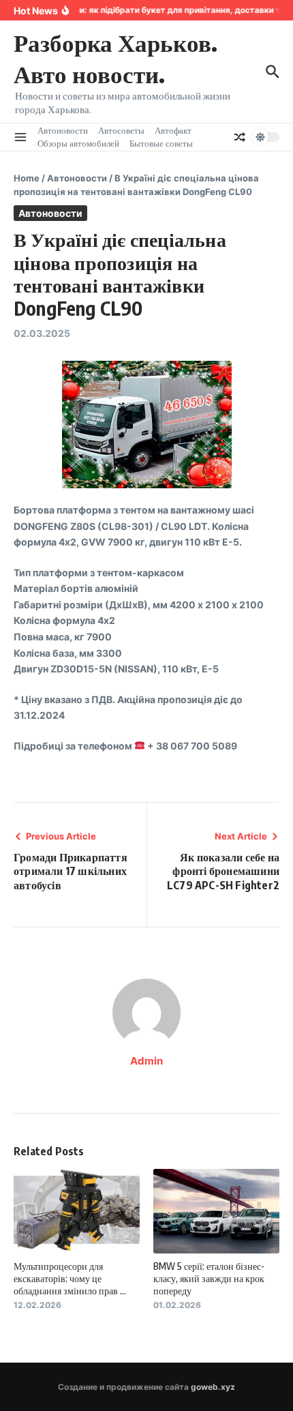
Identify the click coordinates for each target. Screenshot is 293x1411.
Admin (146, 1060)
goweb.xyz (213, 1387)
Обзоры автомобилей (78, 143)
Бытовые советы (161, 143)
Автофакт (173, 130)
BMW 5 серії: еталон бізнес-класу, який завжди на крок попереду (208, 1278)
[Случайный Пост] (239, 137)
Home (27, 178)
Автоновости (62, 130)
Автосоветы (121, 130)
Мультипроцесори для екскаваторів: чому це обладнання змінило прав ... (70, 1278)
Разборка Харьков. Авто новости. (115, 58)
